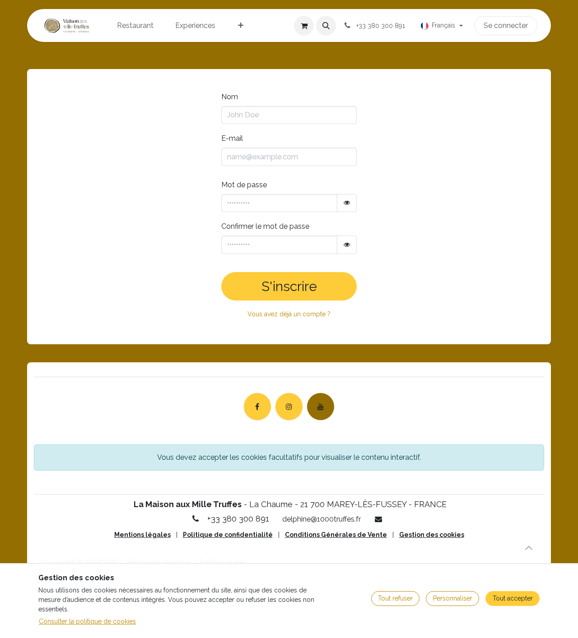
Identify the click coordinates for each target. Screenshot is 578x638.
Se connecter (506, 25)
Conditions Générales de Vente (336, 534)
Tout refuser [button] (395, 598)
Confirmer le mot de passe (265, 226)
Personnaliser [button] (452, 598)
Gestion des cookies (431, 534)
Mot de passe (244, 184)
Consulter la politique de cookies (87, 621)
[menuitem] (135, 26)
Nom (229, 96)
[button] (326, 26)
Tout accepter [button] (513, 598)
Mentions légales (142, 534)
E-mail (232, 138)
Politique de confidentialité (228, 534)
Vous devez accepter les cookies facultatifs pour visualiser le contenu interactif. (289, 457)
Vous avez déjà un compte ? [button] (289, 314)
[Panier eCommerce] (304, 26)
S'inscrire (289, 286)
